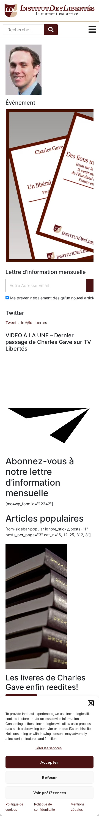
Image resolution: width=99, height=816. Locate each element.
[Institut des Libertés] (49, 10)
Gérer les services (48, 748)
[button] (91, 703)
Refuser (49, 777)
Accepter (49, 762)
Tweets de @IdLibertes (26, 322)
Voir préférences (49, 792)
